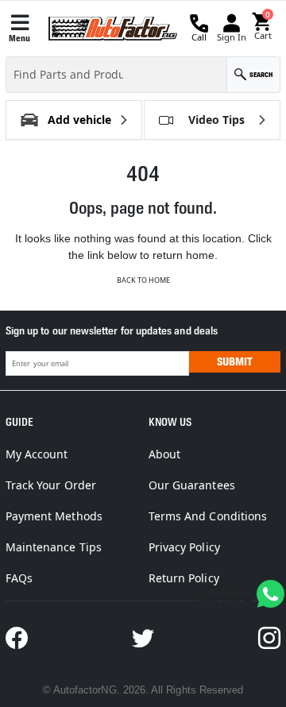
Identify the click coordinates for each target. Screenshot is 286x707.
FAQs (19, 577)
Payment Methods (54, 515)
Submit (235, 361)
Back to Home (143, 280)
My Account (37, 454)
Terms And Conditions (208, 515)
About (164, 454)
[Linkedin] (269, 638)
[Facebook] (17, 638)
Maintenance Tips (54, 546)
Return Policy (184, 577)
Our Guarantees (192, 485)
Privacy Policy (184, 546)
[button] (262, 27)
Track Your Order (51, 485)
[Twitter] (143, 638)
